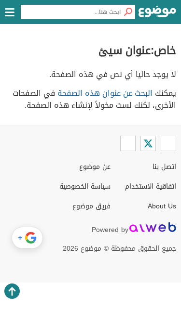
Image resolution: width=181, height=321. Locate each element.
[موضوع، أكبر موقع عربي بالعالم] (157, 14)
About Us (162, 206)
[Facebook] (168, 143)
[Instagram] (128, 143)
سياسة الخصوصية (85, 186)
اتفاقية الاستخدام (150, 186)
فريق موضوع (91, 206)
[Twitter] (148, 143)
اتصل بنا (164, 166)
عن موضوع (95, 166)
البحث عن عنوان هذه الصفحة (105, 93)
